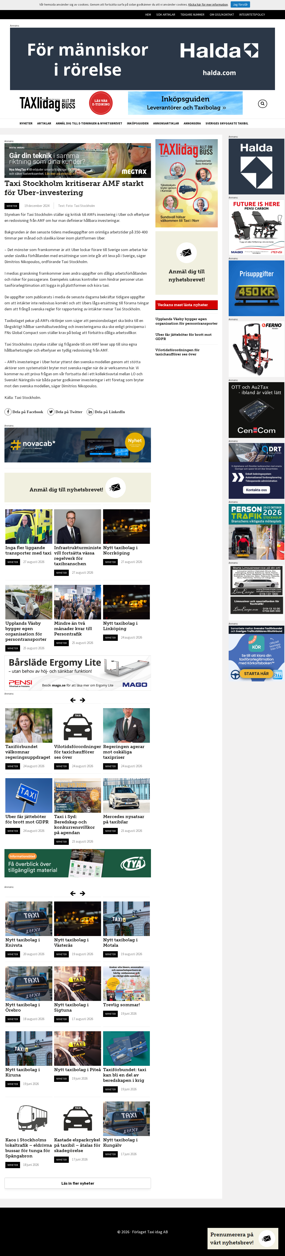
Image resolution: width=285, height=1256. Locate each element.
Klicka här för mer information (208, 4)
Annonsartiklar (166, 123)
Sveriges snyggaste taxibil (227, 123)
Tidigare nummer (192, 14)
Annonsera (192, 123)
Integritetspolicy (252, 14)
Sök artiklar (165, 14)
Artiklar (44, 123)
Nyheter (26, 123)
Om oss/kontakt (222, 14)
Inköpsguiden (138, 123)
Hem (148, 14)
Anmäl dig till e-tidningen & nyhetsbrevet (89, 123)
